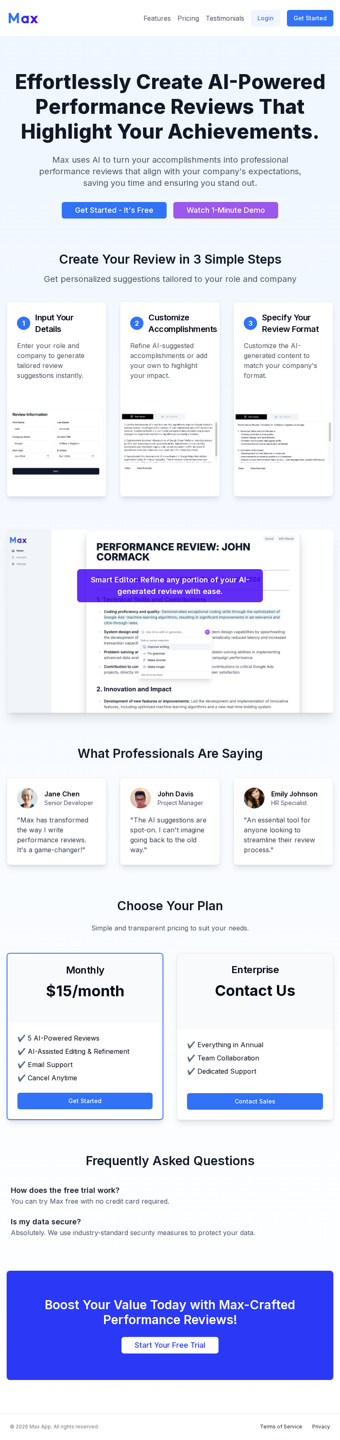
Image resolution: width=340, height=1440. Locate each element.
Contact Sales (255, 1101)
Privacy (321, 1426)
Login (265, 18)
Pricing (188, 18)
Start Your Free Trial (170, 1345)
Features (157, 18)
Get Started (310, 18)
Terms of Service (281, 1426)
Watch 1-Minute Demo (226, 210)
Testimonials (225, 18)
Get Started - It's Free (114, 210)
